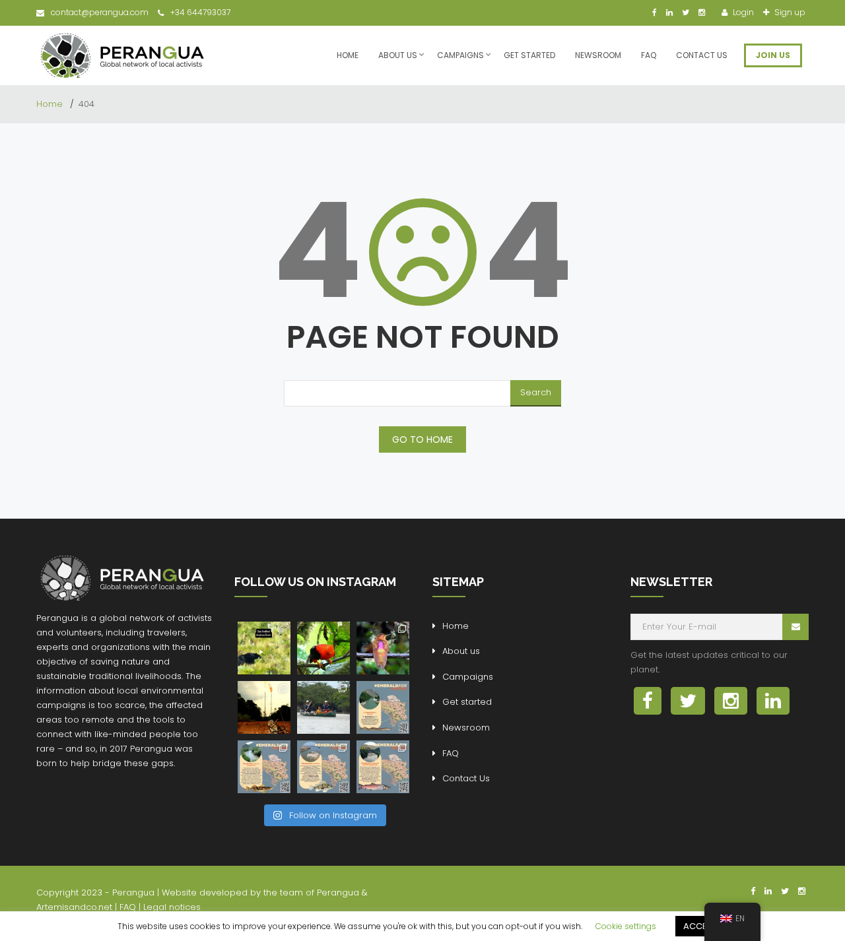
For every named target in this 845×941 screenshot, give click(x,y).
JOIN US (773, 55)
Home (347, 55)
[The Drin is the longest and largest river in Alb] (382, 707)
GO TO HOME (422, 439)
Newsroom (598, 55)
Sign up (788, 12)
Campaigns (460, 55)
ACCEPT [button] (700, 926)
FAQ (648, 55)
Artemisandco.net (74, 907)
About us (397, 55)
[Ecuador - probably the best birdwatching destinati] (323, 648)
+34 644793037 (200, 12)
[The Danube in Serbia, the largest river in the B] (323, 766)
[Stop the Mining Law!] (264, 648)
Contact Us (701, 55)
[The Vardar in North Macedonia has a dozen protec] (264, 766)
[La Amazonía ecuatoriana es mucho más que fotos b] (264, 707)
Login (742, 12)
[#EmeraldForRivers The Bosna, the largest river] (382, 766)
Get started (529, 55)
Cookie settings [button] (625, 926)
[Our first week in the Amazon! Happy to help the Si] (323, 707)
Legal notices (172, 907)
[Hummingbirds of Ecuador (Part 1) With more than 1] (382, 648)
